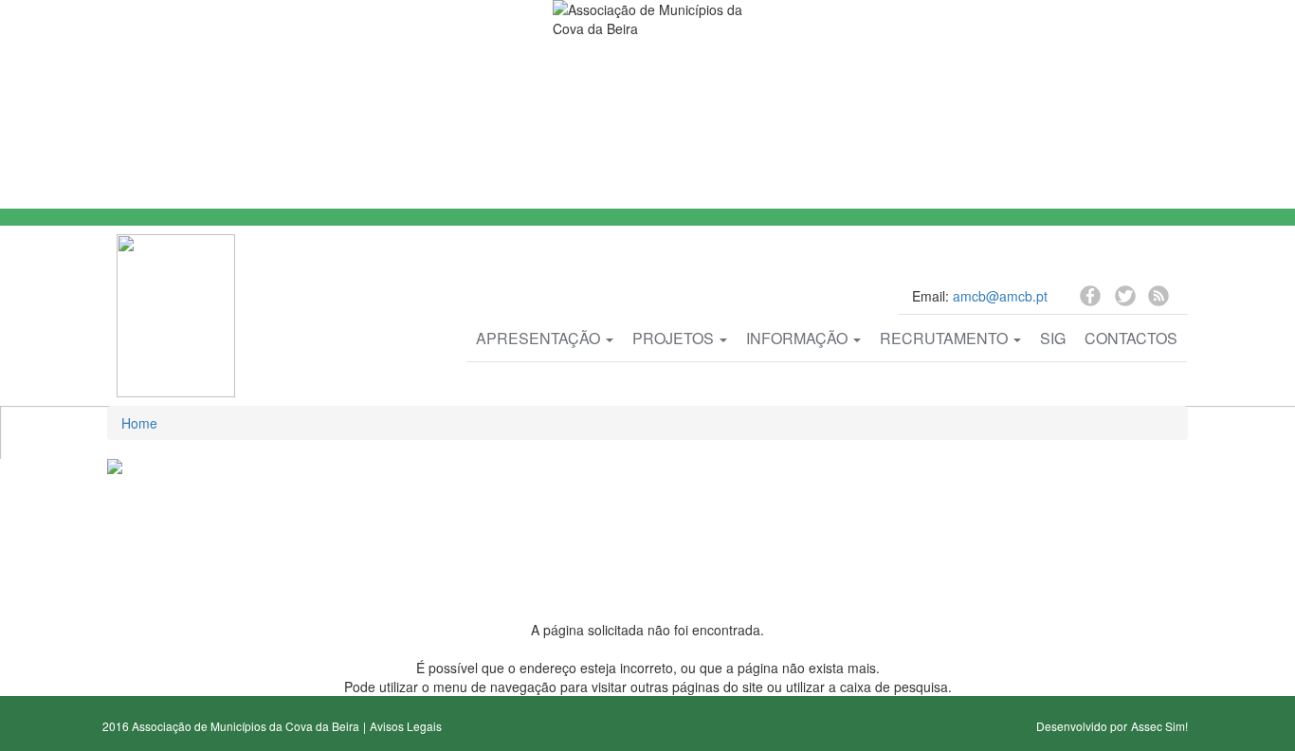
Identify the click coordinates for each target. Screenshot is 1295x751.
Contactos (1131, 338)
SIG (1053, 338)
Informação (798, 338)
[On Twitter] (1126, 301)
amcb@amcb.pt (1000, 295)
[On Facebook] (1092, 299)
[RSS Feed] (1158, 299)
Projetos (675, 338)
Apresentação (540, 338)
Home (139, 422)
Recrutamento (946, 338)
